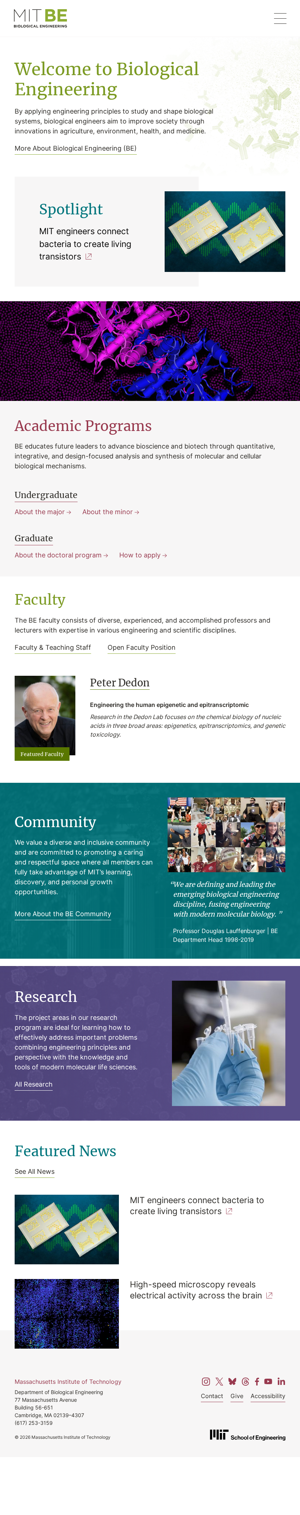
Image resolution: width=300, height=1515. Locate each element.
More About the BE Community (63, 913)
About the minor (107, 511)
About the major (40, 511)
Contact (212, 1396)
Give (236, 1396)
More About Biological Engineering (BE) (76, 148)
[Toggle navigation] (280, 18)
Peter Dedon (120, 682)
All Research (34, 1084)
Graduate (34, 538)
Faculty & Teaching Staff (53, 647)
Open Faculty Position (142, 647)
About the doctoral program (58, 555)
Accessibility (268, 1396)
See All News (35, 1171)
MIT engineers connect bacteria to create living (85, 243)
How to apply (140, 555)
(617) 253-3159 (34, 1422)
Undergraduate (46, 495)
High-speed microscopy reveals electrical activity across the (196, 1289)
